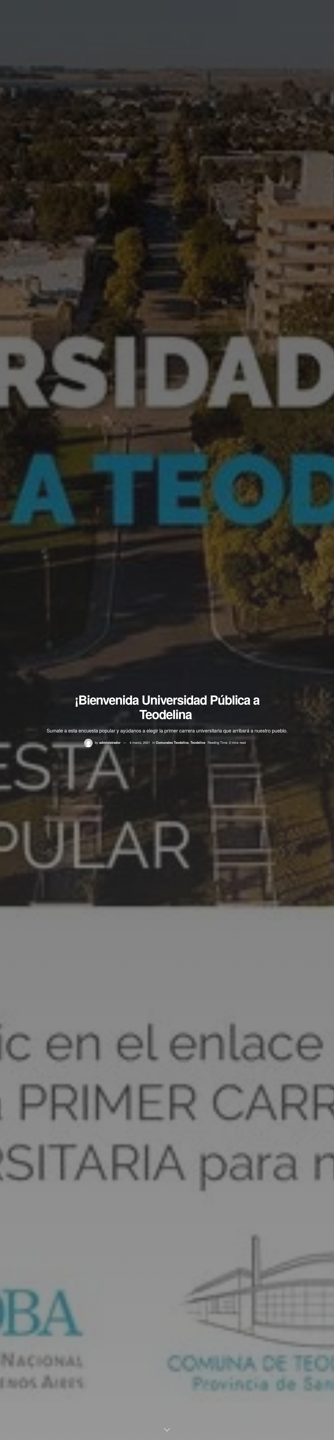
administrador (110, 742)
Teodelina (197, 742)
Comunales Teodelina (172, 742)
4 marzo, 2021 (140, 742)
